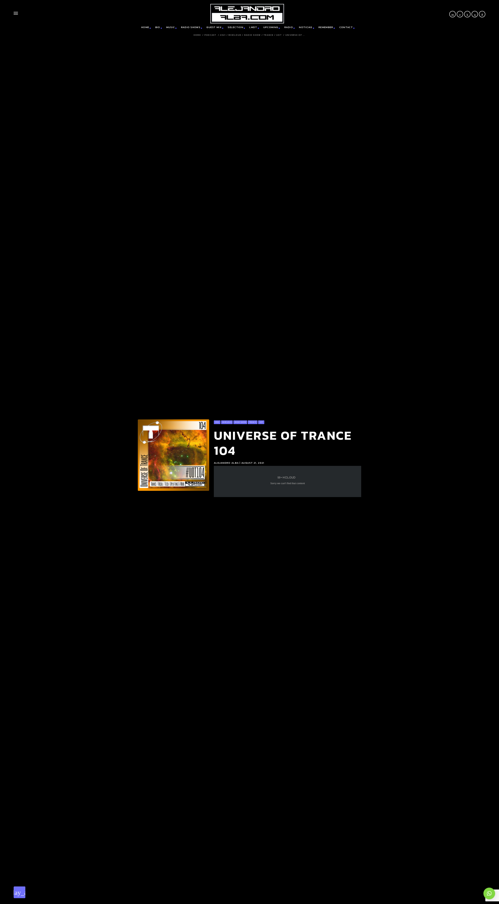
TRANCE (268, 35)
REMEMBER (326, 27)
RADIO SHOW (252, 35)
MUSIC (170, 27)
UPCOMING (270, 27)
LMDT (253, 27)
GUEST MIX (214, 27)
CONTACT (346, 27)
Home (197, 35)
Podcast (210, 35)
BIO (157, 27)
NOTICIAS (305, 27)
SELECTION (235, 27)
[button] (489, 893)
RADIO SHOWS (190, 27)
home (145, 27)
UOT (279, 35)
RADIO (288, 27)
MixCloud (234, 35)
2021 (223, 35)
